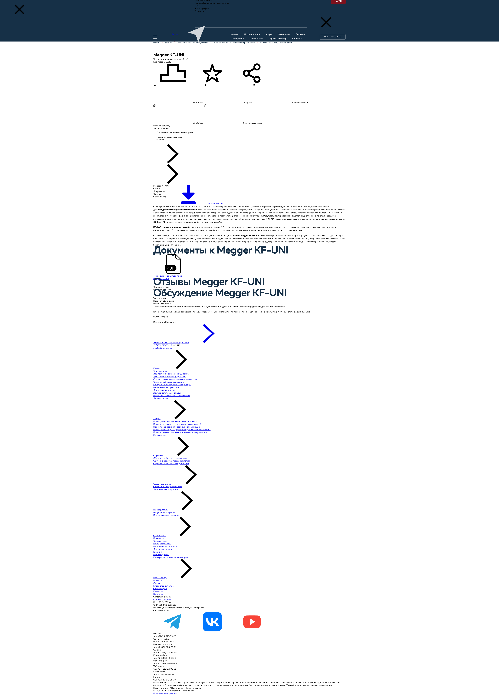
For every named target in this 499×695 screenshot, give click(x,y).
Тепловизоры (160, 371)
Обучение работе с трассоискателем (171, 461)
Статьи (156, 583)
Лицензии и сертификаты (165, 489)
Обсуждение (159, 197)
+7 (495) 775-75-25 (162, 345)
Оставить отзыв (161, 287)
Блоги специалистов (163, 586)
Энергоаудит (159, 435)
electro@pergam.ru (162, 348)
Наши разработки (162, 544)
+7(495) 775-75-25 (162, 600)
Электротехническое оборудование (171, 374)
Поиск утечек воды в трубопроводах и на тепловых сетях (182, 430)
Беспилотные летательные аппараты (171, 396)
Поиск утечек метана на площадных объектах (176, 422)
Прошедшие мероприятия (166, 515)
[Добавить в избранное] (212, 73)
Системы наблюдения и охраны (169, 382)
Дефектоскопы (160, 398)
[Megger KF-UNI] (162, 143)
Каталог (157, 368)
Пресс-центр (160, 578)
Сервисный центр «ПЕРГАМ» (167, 487)
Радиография (202, 9)
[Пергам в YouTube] (251, 631)
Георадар (200, 11)
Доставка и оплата (162, 549)
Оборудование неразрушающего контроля (175, 379)
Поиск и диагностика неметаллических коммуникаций (180, 432)
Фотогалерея (160, 589)
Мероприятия (160, 510)
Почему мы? (159, 538)
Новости (157, 581)
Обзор (156, 189)
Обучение (158, 456)
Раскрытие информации (165, 547)
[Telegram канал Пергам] (172, 631)
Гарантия (157, 552)
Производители (161, 555)
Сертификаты (160, 541)
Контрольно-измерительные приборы (172, 385)
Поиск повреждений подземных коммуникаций (176, 427)
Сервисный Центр (162, 484)
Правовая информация (165, 694)
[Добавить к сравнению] (172, 73)
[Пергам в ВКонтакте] (212, 631)
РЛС (197, 6)
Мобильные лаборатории (166, 388)
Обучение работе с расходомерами (171, 464)
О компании (159, 536)
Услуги (156, 419)
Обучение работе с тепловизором (170, 458)
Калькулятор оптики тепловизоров (170, 557)
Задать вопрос (160, 298)
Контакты (158, 594)
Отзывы (157, 194)
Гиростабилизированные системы (212, 3)
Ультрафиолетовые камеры (167, 393)
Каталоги (158, 591)
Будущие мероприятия (164, 513)
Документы (159, 191)
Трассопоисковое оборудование (169, 377)
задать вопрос (160, 317)
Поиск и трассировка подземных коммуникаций (177, 424)
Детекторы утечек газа (164, 390)
